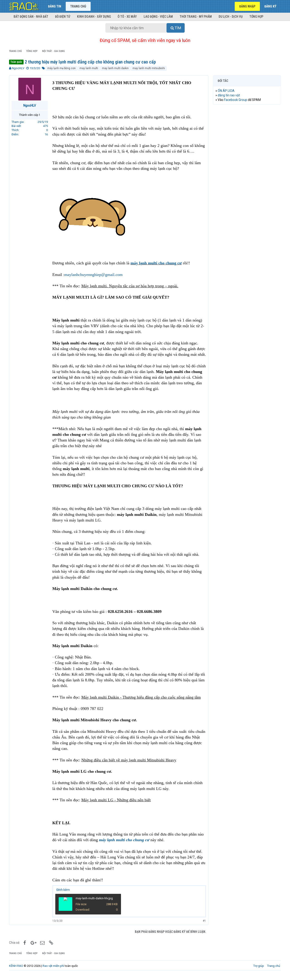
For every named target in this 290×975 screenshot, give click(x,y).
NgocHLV (18, 68)
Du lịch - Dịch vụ (231, 16)
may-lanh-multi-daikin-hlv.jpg (94, 898)
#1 (204, 920)
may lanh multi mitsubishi (149, 68)
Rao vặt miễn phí (53, 966)
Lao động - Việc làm (158, 16)
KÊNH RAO (16, 966)
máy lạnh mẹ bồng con (61, 68)
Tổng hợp (256, 16)
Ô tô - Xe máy (127, 16)
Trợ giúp (258, 966)
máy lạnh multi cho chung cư (156, 263)
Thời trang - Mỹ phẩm (196, 16)
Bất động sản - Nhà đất (31, 16)
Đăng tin (54, 6)
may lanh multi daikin (115, 68)
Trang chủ (78, 6)
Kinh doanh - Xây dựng (94, 16)
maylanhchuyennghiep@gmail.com (93, 274)
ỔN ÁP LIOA (226, 91)
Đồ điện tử (62, 16)
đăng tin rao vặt (229, 95)
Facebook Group (235, 100)
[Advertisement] (247, 177)
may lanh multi (89, 68)
